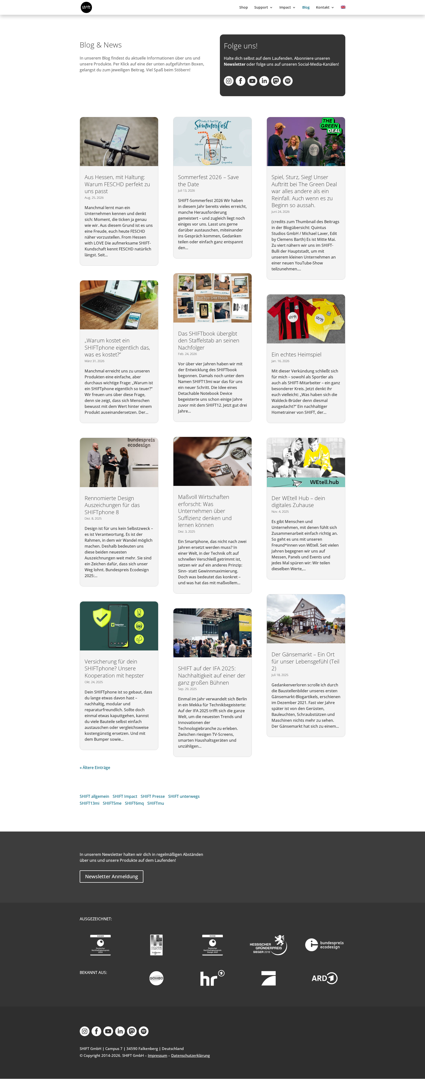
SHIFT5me (112, 803)
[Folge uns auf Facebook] (240, 84)
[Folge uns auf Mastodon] (276, 84)
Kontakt (323, 8)
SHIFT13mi (89, 803)
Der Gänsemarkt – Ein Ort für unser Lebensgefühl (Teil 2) (305, 661)
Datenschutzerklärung (190, 1055)
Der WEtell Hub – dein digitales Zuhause (298, 501)
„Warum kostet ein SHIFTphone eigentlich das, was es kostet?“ (117, 347)
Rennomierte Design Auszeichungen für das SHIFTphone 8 (112, 505)
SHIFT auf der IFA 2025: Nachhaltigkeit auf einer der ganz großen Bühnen (211, 675)
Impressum (157, 1055)
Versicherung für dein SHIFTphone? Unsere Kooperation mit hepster (114, 668)
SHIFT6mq (134, 803)
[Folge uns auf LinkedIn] (264, 84)
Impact (285, 8)
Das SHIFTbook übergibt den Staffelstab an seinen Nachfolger (208, 340)
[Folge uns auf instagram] (229, 84)
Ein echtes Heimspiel (296, 354)
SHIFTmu (155, 803)
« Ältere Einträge (95, 767)
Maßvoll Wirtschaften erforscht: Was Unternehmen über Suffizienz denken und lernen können (205, 510)
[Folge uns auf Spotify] (288, 84)
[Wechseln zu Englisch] (343, 10)
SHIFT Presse (153, 796)
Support (261, 8)
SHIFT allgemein (94, 796)
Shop (243, 8)
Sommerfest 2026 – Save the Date (208, 180)
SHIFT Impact (125, 796)
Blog (306, 8)
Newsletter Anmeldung (111, 876)
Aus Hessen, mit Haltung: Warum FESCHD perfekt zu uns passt (117, 184)
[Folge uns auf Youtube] (252, 84)
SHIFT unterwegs (184, 796)
